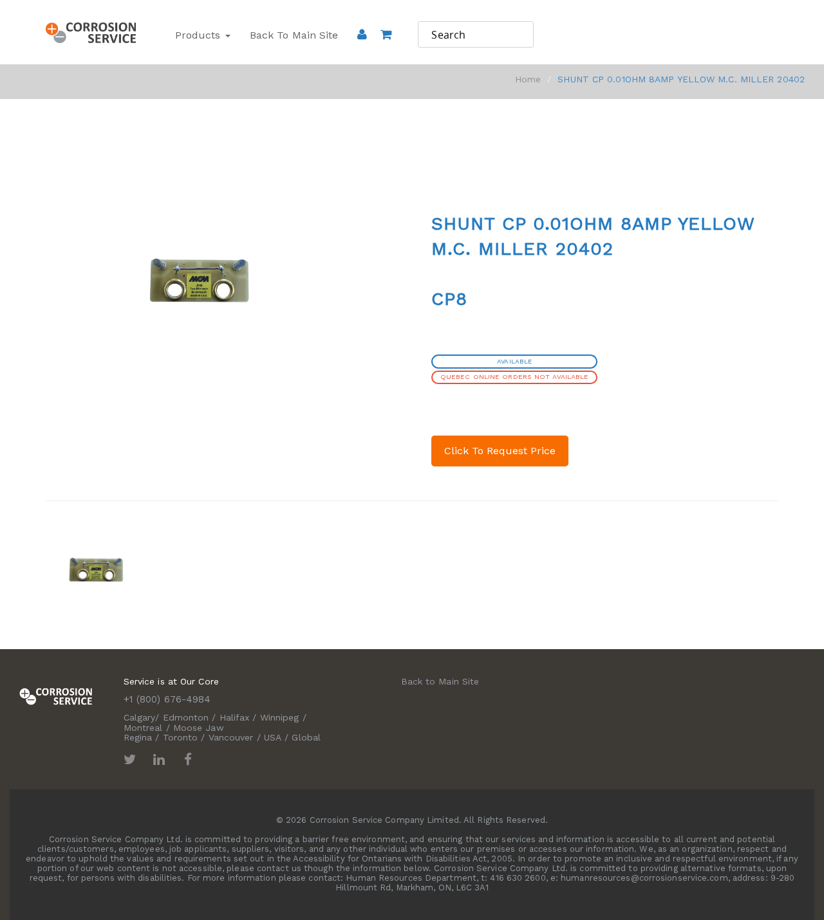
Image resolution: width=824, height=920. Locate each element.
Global (306, 737)
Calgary (140, 717)
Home (528, 79)
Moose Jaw (198, 727)
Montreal (143, 727)
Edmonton (186, 717)
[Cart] (385, 52)
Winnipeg (279, 717)
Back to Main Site (294, 35)
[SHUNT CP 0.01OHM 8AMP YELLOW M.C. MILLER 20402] (98, 569)
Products (199, 35)
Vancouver (231, 737)
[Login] (362, 34)
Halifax (235, 717)
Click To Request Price (500, 451)
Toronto (180, 737)
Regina (138, 737)
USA (272, 737)
